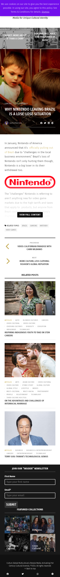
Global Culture (43, 385)
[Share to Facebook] (41, 123)
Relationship (22, 394)
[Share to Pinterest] (52, 123)
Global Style (12, 388)
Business (19, 450)
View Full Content (30, 214)
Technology (22, 104)
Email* (8, 490)
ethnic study (27, 385)
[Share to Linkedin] (48, 123)
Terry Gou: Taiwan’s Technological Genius (26, 456)
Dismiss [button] (45, 12)
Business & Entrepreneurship (39, 450)
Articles (8, 320)
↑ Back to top (30, 569)
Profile (10, 394)
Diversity (30, 326)
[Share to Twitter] (45, 123)
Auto (17, 320)
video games (11, 230)
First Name (10, 476)
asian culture (28, 382)
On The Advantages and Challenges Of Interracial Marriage (24, 402)
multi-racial (28, 391)
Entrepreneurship (24, 453)
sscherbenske (16, 123)
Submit (11, 505)
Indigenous (11, 329)
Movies (35, 388)
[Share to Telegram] (52, 574)
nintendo (44, 226)
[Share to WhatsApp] (37, 574)
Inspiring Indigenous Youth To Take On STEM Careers (27, 334)
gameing (33, 226)
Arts (17, 382)
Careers (45, 320)
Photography (43, 391)
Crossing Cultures (14, 326)
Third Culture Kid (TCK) (16, 397)
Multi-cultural (13, 391)
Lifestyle (25, 388)
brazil (24, 226)
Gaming (8, 104)
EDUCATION (42, 326)
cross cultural (13, 323)
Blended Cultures (30, 320)
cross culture (29, 323)
